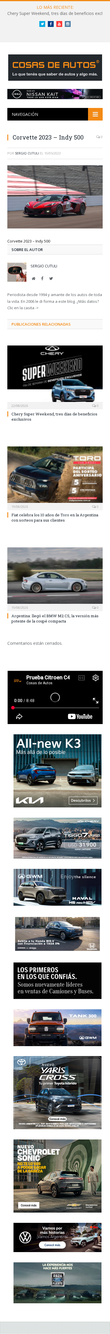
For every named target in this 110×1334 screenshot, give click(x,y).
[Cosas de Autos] (55, 66)
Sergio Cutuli (27, 153)
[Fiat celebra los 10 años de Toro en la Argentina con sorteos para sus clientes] (55, 477)
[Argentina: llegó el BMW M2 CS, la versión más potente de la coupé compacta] (55, 578)
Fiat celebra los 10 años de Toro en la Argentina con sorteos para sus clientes (54, 517)
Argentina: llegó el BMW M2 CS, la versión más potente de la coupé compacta (55, 618)
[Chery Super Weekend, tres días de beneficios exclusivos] (55, 376)
